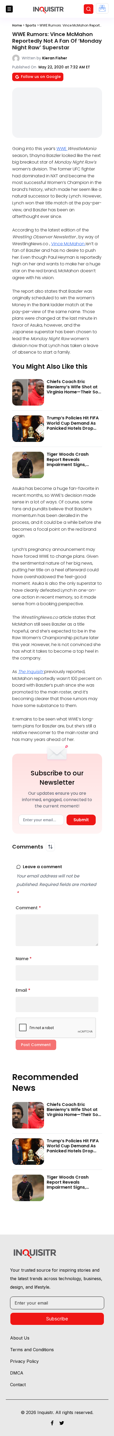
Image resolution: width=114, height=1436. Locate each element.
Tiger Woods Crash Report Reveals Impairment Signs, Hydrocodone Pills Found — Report (73, 464)
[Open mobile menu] (9, 9)
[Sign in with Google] (102, 8)
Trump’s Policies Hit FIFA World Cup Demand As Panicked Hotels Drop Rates (73, 425)
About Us (19, 1338)
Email (23, 990)
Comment (28, 908)
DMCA (16, 1373)
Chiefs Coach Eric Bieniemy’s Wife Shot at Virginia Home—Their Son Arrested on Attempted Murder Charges (74, 392)
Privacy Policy (24, 1361)
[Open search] (88, 9)
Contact (18, 1384)
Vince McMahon (68, 244)
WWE (62, 149)
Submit (81, 820)
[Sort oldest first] (50, 846)
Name (24, 959)
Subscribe (57, 1318)
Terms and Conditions (32, 1349)
